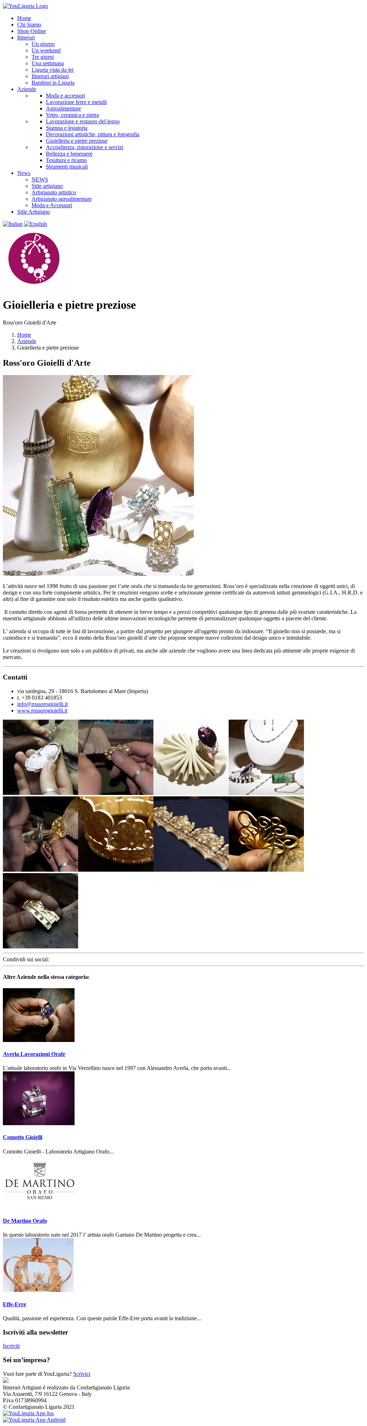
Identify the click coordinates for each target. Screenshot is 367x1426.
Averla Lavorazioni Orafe (34, 1054)
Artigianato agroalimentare (62, 199)
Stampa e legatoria (66, 128)
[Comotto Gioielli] (39, 1123)
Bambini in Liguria (53, 83)
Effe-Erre (14, 1304)
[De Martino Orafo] (39, 1207)
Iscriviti (11, 1346)
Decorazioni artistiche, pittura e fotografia (92, 134)
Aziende (26, 341)
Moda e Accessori (52, 205)
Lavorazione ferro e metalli (76, 102)
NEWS (40, 179)
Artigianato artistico (54, 192)
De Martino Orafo (25, 1221)
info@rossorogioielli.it (42, 704)
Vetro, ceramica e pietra (72, 115)
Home (24, 335)
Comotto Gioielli (22, 1137)
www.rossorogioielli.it (42, 710)
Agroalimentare (63, 108)
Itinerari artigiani (50, 76)
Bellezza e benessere (69, 154)
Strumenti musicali (67, 167)
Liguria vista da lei (52, 70)
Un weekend (46, 50)
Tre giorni (43, 57)
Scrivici (81, 1374)
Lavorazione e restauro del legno (83, 121)
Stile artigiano (47, 186)
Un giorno (43, 44)
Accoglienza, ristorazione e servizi (84, 147)
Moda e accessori (65, 96)
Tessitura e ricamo (66, 160)
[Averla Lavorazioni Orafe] (39, 1040)
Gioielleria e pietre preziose (77, 141)
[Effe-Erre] (39, 1290)
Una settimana (48, 63)
